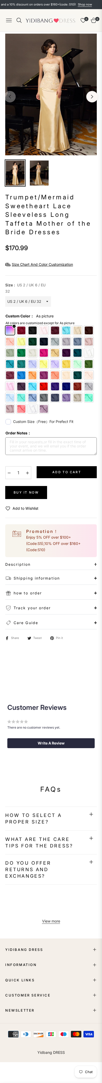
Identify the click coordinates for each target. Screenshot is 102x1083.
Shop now (74, 4)
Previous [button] (10, 96)
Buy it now (26, 492)
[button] (51, 743)
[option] (51, 94)
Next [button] (92, 96)
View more (51, 921)
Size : (25, 288)
